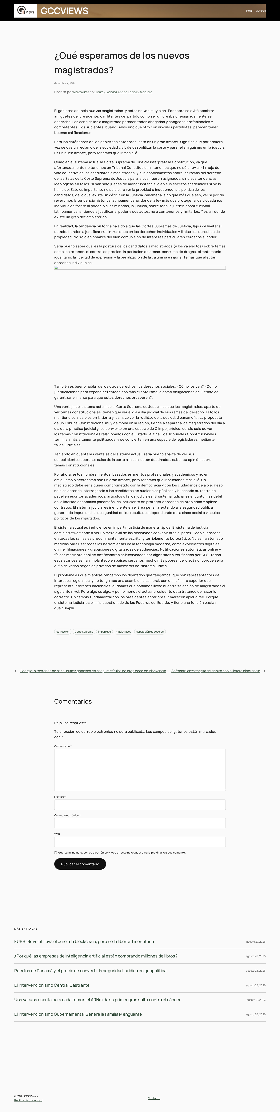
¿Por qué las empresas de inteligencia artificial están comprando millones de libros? (96, 956)
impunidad (104, 631)
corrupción (62, 631)
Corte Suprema (84, 631)
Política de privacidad (28, 1100)
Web (57, 834)
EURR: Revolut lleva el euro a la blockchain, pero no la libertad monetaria (84, 941)
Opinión (122, 92)
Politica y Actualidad (140, 92)
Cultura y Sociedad (105, 92)
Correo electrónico (67, 815)
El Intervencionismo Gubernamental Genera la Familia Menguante (78, 1014)
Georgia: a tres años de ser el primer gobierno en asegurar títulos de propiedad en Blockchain (93, 670)
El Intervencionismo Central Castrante (52, 985)
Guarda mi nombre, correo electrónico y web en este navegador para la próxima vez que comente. (122, 852)
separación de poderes (150, 631)
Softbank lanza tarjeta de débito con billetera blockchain (215, 670)
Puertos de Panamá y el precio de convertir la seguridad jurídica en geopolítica (90, 971)
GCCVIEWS (64, 10)
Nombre (60, 796)
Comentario (63, 746)
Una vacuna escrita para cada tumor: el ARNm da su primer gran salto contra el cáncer (97, 999)
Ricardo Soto (81, 92)
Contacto (154, 1098)
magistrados (123, 631)
